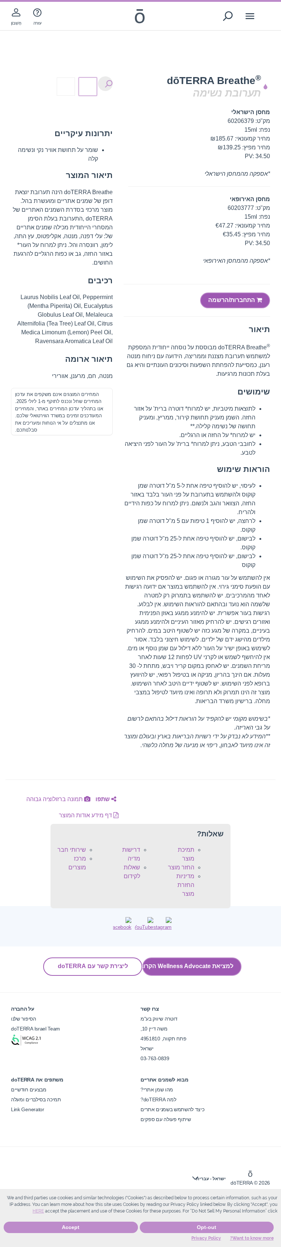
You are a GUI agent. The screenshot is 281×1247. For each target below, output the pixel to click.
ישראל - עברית (211, 1178)
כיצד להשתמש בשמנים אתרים (172, 1109)
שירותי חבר (71, 850)
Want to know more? (252, 1238)
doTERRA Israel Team (35, 1029)
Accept (70, 1227)
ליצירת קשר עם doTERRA (93, 966)
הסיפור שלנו (23, 1019)
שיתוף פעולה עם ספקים (165, 1119)
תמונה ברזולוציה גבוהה (55, 799)
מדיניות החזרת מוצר (185, 885)
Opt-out (206, 1227)
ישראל (146, 1048)
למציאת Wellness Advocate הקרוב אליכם (187, 966)
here (38, 1211)
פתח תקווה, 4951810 (163, 1038)
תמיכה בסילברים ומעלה (36, 1099)
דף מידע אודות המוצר (86, 815)
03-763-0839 (154, 1058)
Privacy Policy (206, 1238)
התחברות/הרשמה (232, 300)
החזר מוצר (181, 867)
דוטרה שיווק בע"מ (158, 1019)
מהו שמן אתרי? (156, 1090)
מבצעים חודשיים (28, 1090)
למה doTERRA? (158, 1099)
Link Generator (27, 1109)
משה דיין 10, (153, 1029)
